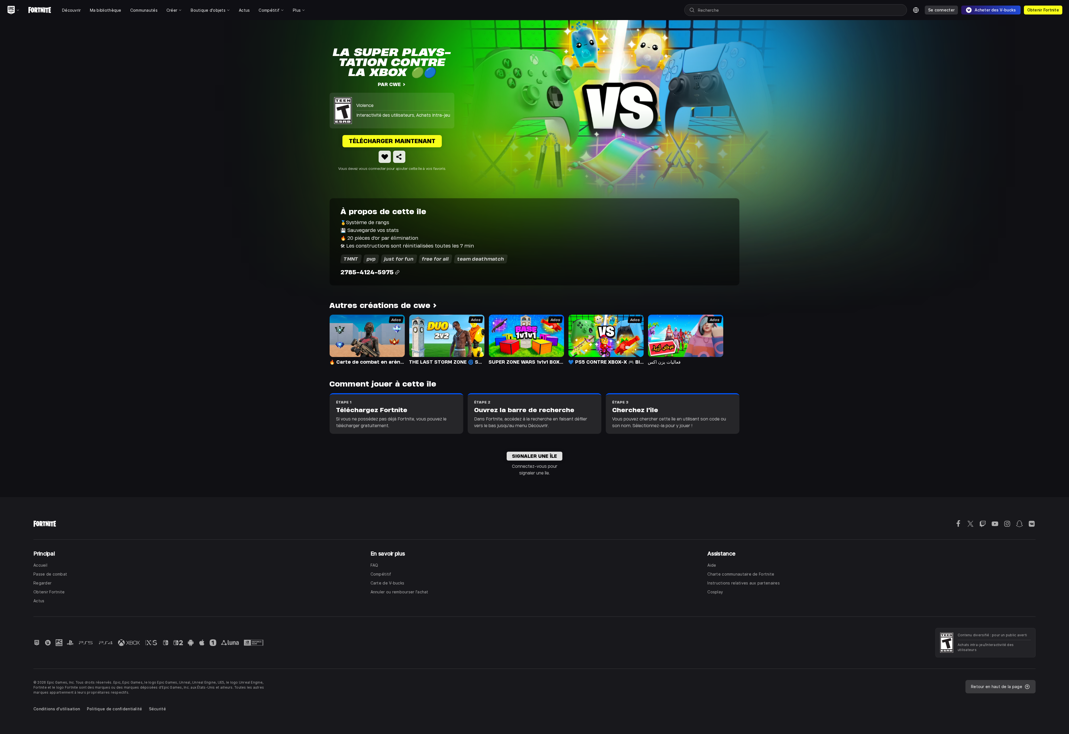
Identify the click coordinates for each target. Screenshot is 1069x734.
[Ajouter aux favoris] (385, 157)
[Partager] (399, 157)
